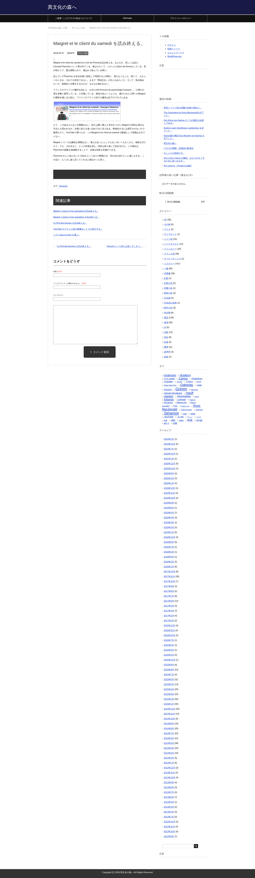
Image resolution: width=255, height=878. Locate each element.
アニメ (167, 229)
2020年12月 (169, 464)
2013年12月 (169, 768)
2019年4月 (169, 517)
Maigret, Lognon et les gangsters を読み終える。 (76, 217)
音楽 (166, 357)
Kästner (169, 399)
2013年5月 (169, 802)
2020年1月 (169, 483)
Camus (183, 378)
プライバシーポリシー (180, 18)
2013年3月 (169, 807)
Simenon (63, 186)
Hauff (189, 393)
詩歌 (166, 332)
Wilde (193, 414)
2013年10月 (169, 777)
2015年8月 (169, 670)
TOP (59, 28)
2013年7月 (169, 792)
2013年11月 (169, 773)
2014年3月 (169, 753)
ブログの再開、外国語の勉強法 (179, 148)
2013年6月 (169, 797)
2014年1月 (169, 763)
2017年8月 (169, 591)
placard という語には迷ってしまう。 (124, 246)
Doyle (199, 382)
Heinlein (168, 396)
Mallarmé (193, 400)
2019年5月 (169, 513)
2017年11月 (169, 576)
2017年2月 (169, 620)
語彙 (175, 423)
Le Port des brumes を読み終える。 (70, 223)
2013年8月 (169, 787)
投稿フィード (173, 49)
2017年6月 (169, 601)
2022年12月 (169, 454)
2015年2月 (169, 699)
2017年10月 (169, 581)
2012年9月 (169, 836)
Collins (189, 381)
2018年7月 (169, 547)
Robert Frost (185, 406)
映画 (189, 420)
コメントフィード (175, 53)
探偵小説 (168, 293)
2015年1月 (169, 704)
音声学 (167, 352)
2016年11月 (169, 630)
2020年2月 (169, 478)
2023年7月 (169, 449)
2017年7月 (169, 596)
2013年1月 (169, 817)
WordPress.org (174, 56)
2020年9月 (169, 473)
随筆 (166, 347)
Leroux (182, 399)
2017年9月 (169, 586)
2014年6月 (169, 738)
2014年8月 (169, 728)
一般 (166, 268)
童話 (166, 317)
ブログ (198, 417)
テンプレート (170, 234)
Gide (199, 385)
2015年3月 (169, 694)
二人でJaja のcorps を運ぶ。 (66, 235)
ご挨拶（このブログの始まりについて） (74, 18)
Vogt (185, 414)
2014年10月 (169, 719)
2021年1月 (169, 459)
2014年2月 (169, 758)
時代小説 (168, 308)
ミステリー (169, 263)
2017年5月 (169, 606)
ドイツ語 (168, 239)
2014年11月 (169, 714)
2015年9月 (169, 665)
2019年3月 (169, 522)
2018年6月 (169, 552)
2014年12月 (169, 709)
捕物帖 (181, 420)
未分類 (167, 313)
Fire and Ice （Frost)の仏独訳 (178, 166)
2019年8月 (169, 508)
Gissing (168, 389)
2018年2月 (169, 562)
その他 (167, 224)
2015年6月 (169, 679)
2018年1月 (169, 567)
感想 (173, 420)
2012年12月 (169, 822)
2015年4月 (169, 689)
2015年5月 (169, 684)
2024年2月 (169, 439)
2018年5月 (169, 557)
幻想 (166, 278)
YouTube (168, 416)
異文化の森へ (62, 7)
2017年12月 (169, 571)
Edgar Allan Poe (170, 385)
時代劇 (199, 420)
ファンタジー (170, 249)
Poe (175, 406)
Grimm (181, 389)
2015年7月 (169, 674)
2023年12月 (169, 444)
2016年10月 (169, 635)
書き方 (166, 423)
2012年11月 (169, 827)
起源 (166, 342)
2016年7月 (169, 640)
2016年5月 (169, 650)
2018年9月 (169, 542)
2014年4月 (169, 748)
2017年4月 (169, 611)
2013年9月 (169, 782)
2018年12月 (169, 537)
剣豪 (165, 420)
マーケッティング (172, 259)
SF (165, 220)
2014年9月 (169, 723)
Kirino (197, 397)
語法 (166, 337)
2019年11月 (169, 493)
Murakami (168, 402)
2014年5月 (169, 743)
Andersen (170, 375)
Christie (179, 382)
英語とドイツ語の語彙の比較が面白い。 (183, 108)
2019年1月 (169, 532)
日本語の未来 (170, 303)
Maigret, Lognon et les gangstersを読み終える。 (76, 211)
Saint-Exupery (186, 410)
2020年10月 (169, 468)
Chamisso (197, 378)
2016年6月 (169, 645)
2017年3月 (169, 616)
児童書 (167, 273)
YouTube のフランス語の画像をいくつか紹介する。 (78, 229)
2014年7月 (169, 733)
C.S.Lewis (169, 378)
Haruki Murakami (173, 393)
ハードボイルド (171, 244)
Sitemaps (127, 18)
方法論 (167, 298)
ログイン (171, 45)
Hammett (194, 390)
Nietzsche (182, 402)
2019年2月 (169, 527)
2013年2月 (169, 812)
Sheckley (199, 410)
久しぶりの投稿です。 (174, 153)
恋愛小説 (168, 288)
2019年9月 (169, 503)
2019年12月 (169, 488)
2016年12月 (169, 625)
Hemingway (184, 396)
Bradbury (185, 375)
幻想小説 (168, 283)
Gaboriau (186, 385)
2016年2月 (169, 655)
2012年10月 (169, 831)
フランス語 (82, 53)
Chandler (168, 381)
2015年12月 (169, 660)
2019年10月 (169, 498)
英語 (166, 322)
